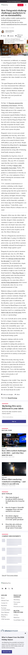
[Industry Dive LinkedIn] (2, 588)
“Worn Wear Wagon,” (18, 273)
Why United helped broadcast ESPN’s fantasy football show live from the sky (15, 500)
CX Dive (16, 615)
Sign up (14, 421)
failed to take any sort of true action (11, 312)
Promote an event (18, 606)
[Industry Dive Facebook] (5, 588)
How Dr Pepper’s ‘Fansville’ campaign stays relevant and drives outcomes (15, 509)
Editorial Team (5, 600)
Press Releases (5, 612)
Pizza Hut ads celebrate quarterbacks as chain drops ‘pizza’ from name (14, 526)
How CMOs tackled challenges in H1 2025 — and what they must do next (14, 452)
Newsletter (4, 605)
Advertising (17, 599)
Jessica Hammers (9, 30)
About (3, 598)
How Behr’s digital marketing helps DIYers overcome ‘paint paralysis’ (15, 517)
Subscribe (20, 5)
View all (4, 575)
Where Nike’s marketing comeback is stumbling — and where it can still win (14, 481)
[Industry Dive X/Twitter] (9, 588)
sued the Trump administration (9, 282)
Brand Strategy (12, 398)
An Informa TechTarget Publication (14, 1)
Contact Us (4, 603)
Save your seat (7, 651)
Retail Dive (16, 617)
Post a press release (12, 575)
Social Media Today (19, 620)
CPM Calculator (5, 619)
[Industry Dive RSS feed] (12, 588)
